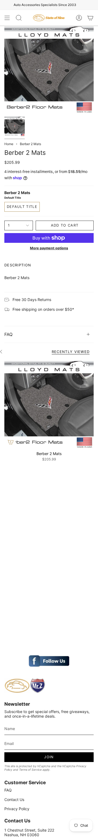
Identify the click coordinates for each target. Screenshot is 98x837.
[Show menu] (7, 18)
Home (8, 144)
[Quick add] (11, 442)
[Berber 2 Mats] (49, 403)
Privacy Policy (16, 808)
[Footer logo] (24, 686)
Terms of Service (30, 769)
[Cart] (90, 18)
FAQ (8, 334)
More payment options (49, 248)
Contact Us (14, 799)
